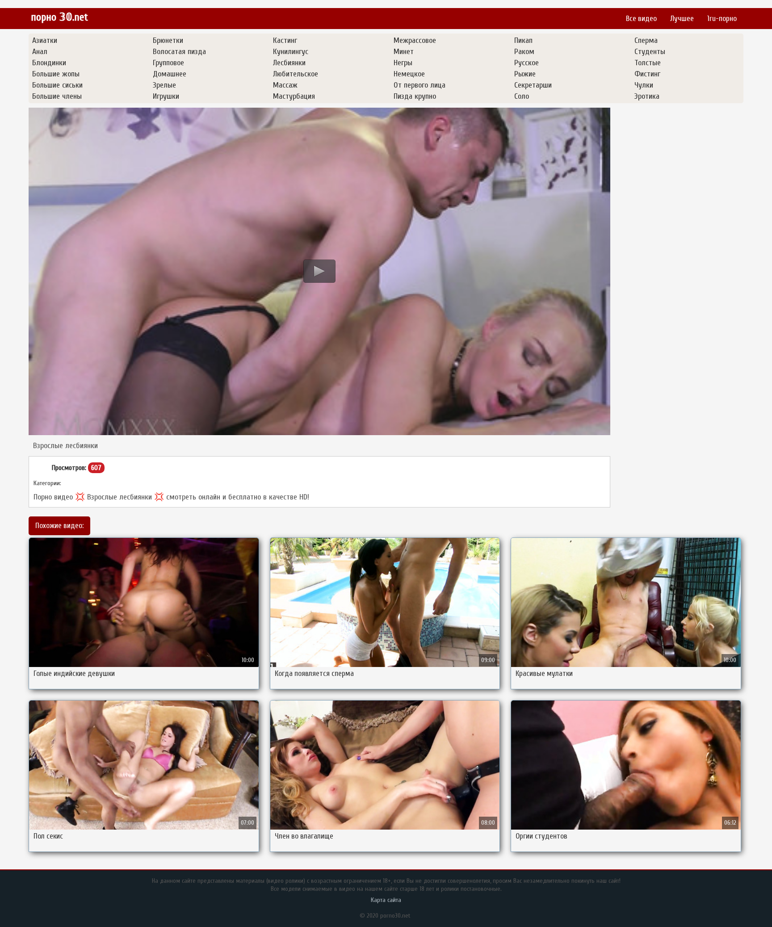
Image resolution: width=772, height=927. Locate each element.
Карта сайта (386, 900)
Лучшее (682, 18)
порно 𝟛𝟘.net (59, 17)
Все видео (641, 18)
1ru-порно (722, 18)
